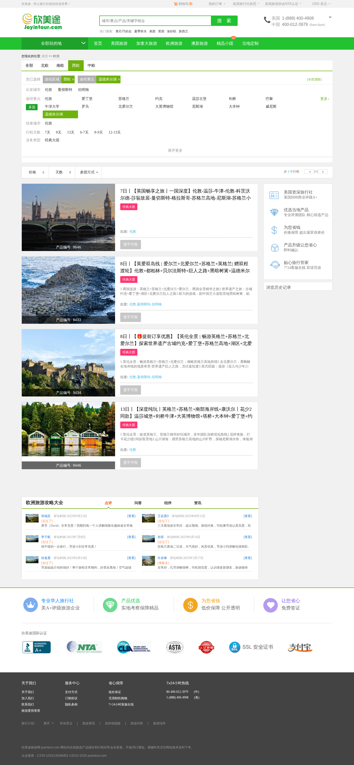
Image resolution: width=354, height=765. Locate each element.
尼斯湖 (197, 106)
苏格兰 (123, 99)
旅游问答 (137, 723)
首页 (98, 43)
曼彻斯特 (65, 90)
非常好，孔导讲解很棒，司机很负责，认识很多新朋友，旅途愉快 (203, 567)
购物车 (184, 4)
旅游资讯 (88, 723)
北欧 (45, 65)
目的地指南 (113, 723)
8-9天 (98, 132)
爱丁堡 (87, 99)
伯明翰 (83, 90)
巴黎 (269, 99)
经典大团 (52, 140)
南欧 (60, 65)
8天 (58, 132)
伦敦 (48, 90)
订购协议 (71, 698)
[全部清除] (314, 79)
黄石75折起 (124, 31)
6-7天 (84, 132)
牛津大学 (52, 106)
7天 (47, 132)
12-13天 (115, 132)
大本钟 (234, 106)
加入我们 (28, 698)
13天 (70, 132)
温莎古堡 (199, 99)
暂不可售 (130, 244)
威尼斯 (271, 106)
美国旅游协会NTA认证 (281, 4)
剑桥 (232, 99)
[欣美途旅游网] (45, 22)
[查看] (131, 516)
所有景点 (66, 723)
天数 (59, 172)
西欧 (76, 65)
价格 (32, 172)
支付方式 (71, 692)
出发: (124, 231)
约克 (158, 99)
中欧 (91, 65)
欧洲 (56, 56)
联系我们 (28, 704)
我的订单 (215, 4)
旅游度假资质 (31, 710)
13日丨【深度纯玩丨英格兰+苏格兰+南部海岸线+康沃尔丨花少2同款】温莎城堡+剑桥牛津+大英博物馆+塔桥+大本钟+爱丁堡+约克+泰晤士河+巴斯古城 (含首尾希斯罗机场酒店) (186, 416)
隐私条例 (71, 704)
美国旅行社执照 (244, 4)
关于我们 (28, 692)
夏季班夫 (140, 31)
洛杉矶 (171, 31)
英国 (161, 31)
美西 (152, 31)
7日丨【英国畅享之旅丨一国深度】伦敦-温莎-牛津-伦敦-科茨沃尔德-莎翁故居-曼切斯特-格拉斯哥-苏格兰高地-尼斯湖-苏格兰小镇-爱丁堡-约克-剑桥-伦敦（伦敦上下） (185, 198)
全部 (29, 65)
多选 (32, 107)
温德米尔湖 (54, 114)
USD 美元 (319, 4)
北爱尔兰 (125, 106)
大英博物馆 (164, 106)
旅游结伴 (159, 723)
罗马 (85, 106)
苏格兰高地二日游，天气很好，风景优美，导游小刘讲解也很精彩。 (204, 546)
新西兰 (183, 31)
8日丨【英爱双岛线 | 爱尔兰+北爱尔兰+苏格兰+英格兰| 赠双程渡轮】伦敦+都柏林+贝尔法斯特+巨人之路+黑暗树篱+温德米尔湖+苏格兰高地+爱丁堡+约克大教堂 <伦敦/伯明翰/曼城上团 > (185, 270)
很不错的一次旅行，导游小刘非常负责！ (69, 546)
